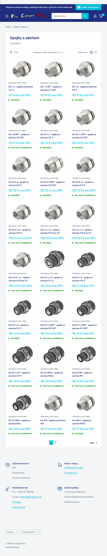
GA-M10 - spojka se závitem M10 (52, 422)
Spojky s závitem (21, 27)
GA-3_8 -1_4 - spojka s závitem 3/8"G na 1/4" (82, 231)
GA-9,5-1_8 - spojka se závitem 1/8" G (82, 279)
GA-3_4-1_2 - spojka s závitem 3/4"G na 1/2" (50, 231)
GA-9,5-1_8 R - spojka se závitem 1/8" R (19, 374)
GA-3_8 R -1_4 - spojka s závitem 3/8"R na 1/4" (19, 279)
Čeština (10, 532)
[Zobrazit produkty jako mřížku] (91, 52)
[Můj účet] (95, 16)
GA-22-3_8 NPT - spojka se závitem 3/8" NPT (52, 183)
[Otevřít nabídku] (7, 16)
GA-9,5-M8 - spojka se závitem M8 (82, 374)
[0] (101, 16)
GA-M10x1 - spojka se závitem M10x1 (81, 422)
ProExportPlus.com (73, 467)
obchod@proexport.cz (31, 496)
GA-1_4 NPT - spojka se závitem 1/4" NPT (50, 88)
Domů (8, 27)
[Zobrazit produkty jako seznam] (96, 52)
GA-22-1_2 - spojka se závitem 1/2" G (50, 136)
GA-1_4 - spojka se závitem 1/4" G (20, 88)
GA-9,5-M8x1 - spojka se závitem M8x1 (19, 422)
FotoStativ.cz (70, 472)
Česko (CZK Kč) (28, 532)
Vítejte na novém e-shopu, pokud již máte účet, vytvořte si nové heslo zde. (39, 7)
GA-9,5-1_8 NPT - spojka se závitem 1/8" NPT (52, 326)
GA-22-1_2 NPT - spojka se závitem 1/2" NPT (84, 136)
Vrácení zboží (18, 507)
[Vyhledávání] (85, 16)
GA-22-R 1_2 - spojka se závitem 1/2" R (82, 183)
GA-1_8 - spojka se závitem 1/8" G (84, 88)
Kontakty (16, 502)
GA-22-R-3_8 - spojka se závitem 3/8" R (19, 231)
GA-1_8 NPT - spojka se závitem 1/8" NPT (18, 136)
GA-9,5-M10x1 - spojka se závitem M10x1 (51, 374)
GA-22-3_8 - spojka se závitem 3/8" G (18, 183)
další (92, 442)
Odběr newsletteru (90, 7)
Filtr (16, 52)
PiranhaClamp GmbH (17, 83)
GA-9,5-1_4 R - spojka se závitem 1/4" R (51, 279)
